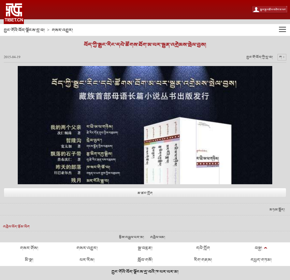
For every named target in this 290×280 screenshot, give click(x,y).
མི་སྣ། (29, 260)
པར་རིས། (87, 260)
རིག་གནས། (203, 260)
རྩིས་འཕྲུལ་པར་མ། (131, 237)
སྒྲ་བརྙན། (145, 248)
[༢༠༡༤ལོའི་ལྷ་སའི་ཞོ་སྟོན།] (14, 12)
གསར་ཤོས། (29, 248)
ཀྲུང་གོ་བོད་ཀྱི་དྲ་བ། (259, 57)
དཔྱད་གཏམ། (261, 260)
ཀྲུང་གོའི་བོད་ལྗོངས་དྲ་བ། (24, 30)
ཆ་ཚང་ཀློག (145, 193)
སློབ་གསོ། (145, 260)
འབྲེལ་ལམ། (157, 237)
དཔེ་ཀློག (203, 248)
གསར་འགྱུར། (62, 30)
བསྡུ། (258, 248)
